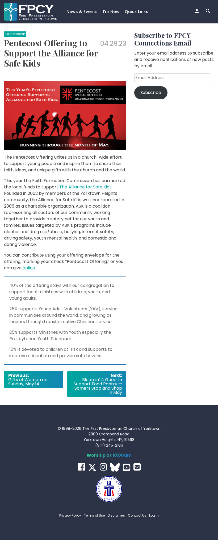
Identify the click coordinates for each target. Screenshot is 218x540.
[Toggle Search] (209, 11)
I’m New (111, 12)
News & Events (82, 12)
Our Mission (15, 33)
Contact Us (137, 515)
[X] (92, 467)
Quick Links (136, 12)
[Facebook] (81, 467)
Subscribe (150, 92)
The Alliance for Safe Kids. (85, 187)
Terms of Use (94, 515)
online (29, 268)
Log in (154, 515)
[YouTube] (126, 467)
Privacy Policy (70, 515)
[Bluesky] (115, 467)
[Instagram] (103, 467)
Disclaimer (116, 515)
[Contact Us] (137, 467)
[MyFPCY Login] (197, 11)
